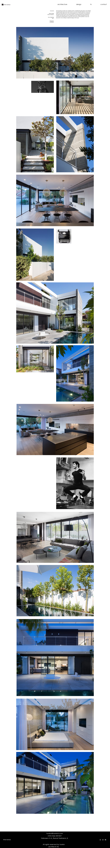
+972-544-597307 (55, 836)
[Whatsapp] (100, 840)
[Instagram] (103, 840)
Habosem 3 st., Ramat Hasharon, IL (54, 838)
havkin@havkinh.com (54, 833)
